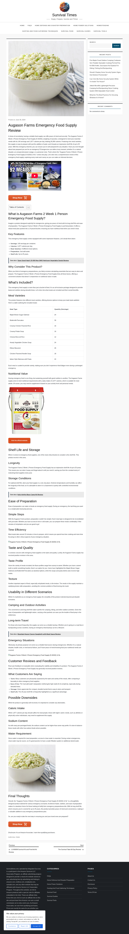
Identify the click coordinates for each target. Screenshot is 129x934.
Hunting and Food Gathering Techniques (40, 31)
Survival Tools (100, 31)
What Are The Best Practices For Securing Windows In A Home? (104, 96)
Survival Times (64, 15)
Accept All (37, 926)
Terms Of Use (92, 892)
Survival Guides (83, 31)
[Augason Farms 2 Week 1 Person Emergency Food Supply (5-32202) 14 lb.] (26, 410)
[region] (24, 920)
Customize (12, 926)
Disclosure (91, 884)
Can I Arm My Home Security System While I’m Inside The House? (104, 80)
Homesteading (103, 25)
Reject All (24, 926)
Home (22, 25)
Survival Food (67, 31)
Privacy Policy (92, 888)
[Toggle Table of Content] (27, 207)
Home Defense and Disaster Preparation (52, 25)
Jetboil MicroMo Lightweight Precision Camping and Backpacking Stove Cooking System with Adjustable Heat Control (104, 88)
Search (93, 42)
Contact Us (91, 880)
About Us (91, 876)
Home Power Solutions (83, 25)
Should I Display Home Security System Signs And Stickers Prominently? (105, 73)
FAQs (30, 25)
